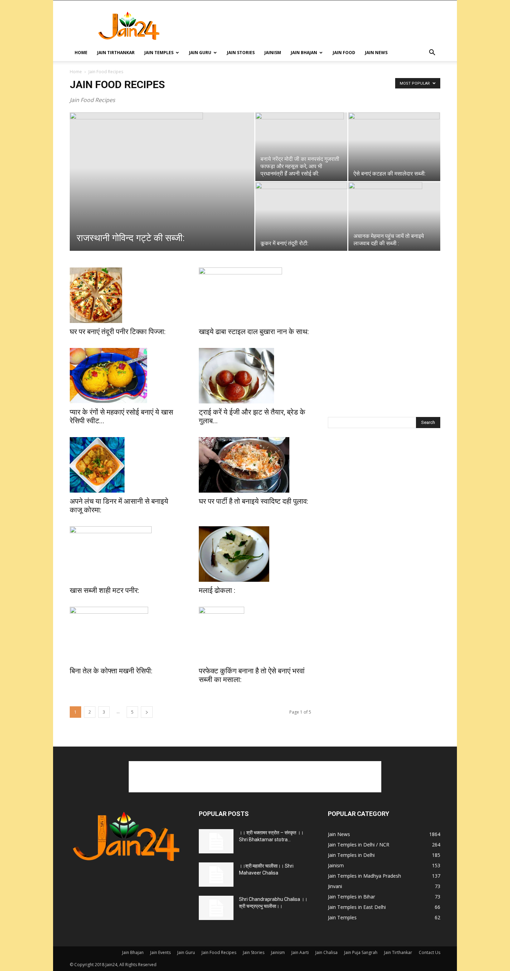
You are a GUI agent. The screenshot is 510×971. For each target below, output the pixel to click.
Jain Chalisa (326, 952)
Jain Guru (200, 53)
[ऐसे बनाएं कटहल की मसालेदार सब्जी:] (394, 146)
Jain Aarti (300, 952)
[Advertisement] (314, 25)
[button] (432, 53)
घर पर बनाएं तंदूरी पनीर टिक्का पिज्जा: (117, 331)
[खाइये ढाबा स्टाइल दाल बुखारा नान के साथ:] (255, 295)
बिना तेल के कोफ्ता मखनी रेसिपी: (111, 671)
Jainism (272, 53)
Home (81, 53)
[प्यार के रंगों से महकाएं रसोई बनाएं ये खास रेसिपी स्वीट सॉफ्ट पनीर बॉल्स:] (126, 375)
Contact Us (429, 952)
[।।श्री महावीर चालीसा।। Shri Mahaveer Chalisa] (216, 874)
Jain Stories (241, 53)
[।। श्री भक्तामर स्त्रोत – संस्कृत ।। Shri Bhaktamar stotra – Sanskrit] (216, 841)
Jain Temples (158, 53)
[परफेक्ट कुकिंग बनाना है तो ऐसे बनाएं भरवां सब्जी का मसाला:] (255, 634)
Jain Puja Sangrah (360, 952)
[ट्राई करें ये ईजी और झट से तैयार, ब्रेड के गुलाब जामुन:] (255, 375)
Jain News (376, 53)
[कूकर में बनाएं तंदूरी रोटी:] (301, 213)
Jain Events (160, 952)
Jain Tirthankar (116, 53)
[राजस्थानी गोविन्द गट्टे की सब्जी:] (162, 180)
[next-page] (147, 712)
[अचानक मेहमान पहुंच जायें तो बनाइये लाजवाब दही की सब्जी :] (394, 216)
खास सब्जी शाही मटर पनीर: (104, 590)
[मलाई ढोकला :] (255, 554)
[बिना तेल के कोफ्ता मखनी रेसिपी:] (126, 634)
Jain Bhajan (304, 53)
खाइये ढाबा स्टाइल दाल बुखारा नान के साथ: (254, 331)
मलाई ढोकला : (217, 590)
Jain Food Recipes (219, 952)
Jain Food (344, 53)
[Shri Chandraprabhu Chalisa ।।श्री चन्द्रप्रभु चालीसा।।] (216, 908)
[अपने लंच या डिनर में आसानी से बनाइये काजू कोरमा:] (126, 465)
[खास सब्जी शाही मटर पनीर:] (126, 554)
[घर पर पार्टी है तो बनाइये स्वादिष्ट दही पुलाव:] (255, 465)
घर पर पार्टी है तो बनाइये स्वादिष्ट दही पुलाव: (253, 501)
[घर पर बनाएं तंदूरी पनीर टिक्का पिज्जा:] (126, 295)
